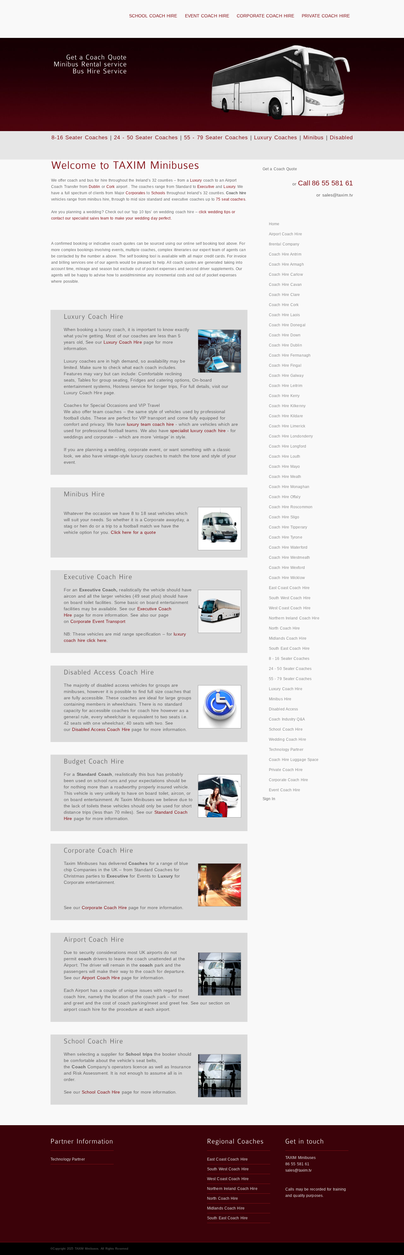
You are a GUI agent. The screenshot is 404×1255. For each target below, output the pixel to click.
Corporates (135, 193)
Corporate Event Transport (97, 621)
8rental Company (284, 244)
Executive (205, 186)
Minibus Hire (280, 699)
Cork (110, 186)
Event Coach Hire (207, 15)
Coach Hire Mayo (284, 466)
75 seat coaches (230, 199)
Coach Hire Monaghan (289, 487)
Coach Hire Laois (284, 315)
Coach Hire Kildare (286, 416)
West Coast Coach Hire (290, 608)
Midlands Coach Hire (287, 638)
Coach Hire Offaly (284, 497)
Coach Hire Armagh (286, 264)
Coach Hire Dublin (285, 345)
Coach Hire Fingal (285, 365)
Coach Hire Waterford (288, 547)
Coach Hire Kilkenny (287, 406)
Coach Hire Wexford (287, 567)
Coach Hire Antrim (285, 254)
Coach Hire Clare (284, 295)
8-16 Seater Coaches (79, 138)
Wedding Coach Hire (287, 739)
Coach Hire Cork (284, 305)
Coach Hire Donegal (287, 325)
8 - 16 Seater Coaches (289, 658)
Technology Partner (286, 749)
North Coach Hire (284, 628)
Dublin (94, 186)
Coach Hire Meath (285, 476)
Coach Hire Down (285, 335)
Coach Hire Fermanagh (290, 355)
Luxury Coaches (275, 138)
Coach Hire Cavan (285, 284)
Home (274, 224)
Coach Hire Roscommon (290, 507)
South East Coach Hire (289, 648)
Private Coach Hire (326, 15)
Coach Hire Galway (286, 375)
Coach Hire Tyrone (285, 537)
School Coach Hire (153, 15)
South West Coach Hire (290, 598)
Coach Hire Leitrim (285, 385)
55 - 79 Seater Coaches (216, 138)
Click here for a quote (133, 532)
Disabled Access (283, 709)
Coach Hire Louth (284, 456)
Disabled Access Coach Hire (101, 729)
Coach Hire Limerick (287, 426)
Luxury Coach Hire (123, 342)
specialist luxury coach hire (198, 430)
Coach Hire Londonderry (291, 436)
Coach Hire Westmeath (289, 557)
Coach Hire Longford (287, 446)
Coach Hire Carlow (286, 274)
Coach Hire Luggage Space (293, 759)
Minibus (313, 138)
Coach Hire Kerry (284, 396)
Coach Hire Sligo (284, 517)
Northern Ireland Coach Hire (294, 618)
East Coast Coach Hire (289, 588)
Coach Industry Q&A (287, 719)
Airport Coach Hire (101, 977)
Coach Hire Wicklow (287, 578)
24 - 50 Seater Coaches (146, 138)
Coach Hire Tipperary (288, 527)
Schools (158, 193)
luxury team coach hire (150, 424)
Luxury (196, 180)
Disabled (341, 138)
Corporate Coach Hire (265, 15)
